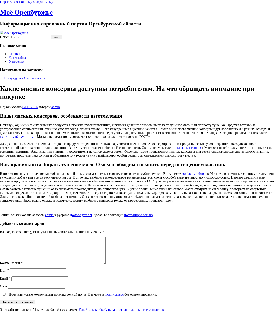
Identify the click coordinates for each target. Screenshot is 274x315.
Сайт (3, 286)
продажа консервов (187, 147)
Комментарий (11, 263)
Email (5, 278)
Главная (14, 54)
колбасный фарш (194, 173)
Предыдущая (11, 78)
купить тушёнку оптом (17, 136)
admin (55, 107)
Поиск (4, 37)
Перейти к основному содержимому (26, 2)
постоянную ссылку (138, 215)
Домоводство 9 (81, 215)
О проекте (16, 61)
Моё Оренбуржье (26, 12)
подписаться (114, 294)
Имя (4, 270)
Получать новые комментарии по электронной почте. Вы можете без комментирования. (82, 294)
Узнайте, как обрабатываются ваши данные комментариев (121, 309)
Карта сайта (17, 57)
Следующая (34, 78)
